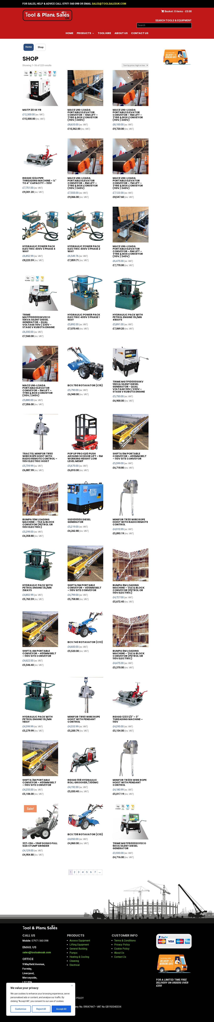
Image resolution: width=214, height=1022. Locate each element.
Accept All (61, 1009)
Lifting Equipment (79, 944)
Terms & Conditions (125, 940)
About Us (121, 33)
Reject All (41, 1009)
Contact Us (139, 33)
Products (84, 33)
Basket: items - (178, 11)
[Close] (72, 985)
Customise (20, 1009)
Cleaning (74, 960)
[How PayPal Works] (174, 945)
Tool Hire (104, 33)
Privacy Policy (122, 944)
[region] (40, 999)
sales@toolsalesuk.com (109, 3)
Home (69, 33)
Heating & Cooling (79, 956)
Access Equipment (80, 940)
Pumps (73, 952)
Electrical (75, 965)
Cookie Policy (121, 948)
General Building (78, 948)
